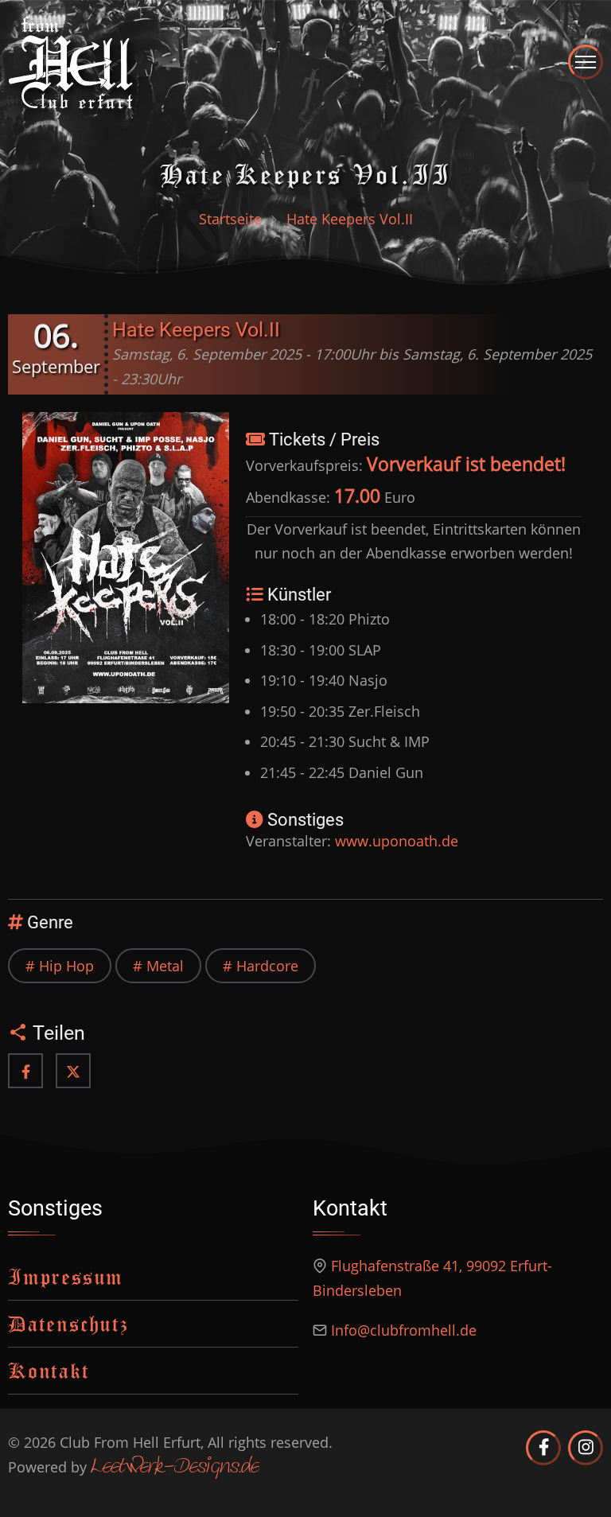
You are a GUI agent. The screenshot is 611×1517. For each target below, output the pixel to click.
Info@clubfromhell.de (404, 1330)
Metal (165, 965)
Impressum (65, 1276)
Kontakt (49, 1370)
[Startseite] (71, 60)
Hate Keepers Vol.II (196, 329)
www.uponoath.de (396, 840)
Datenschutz (68, 1323)
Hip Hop (66, 965)
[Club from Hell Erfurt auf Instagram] (585, 1447)
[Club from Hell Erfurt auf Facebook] (543, 1447)
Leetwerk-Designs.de (175, 1468)
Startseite (230, 218)
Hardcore (267, 965)
